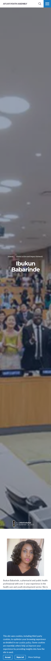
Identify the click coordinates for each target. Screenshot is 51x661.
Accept (8, 657)
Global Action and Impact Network (29, 257)
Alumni (10, 257)
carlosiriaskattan (25, 522)
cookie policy (25, 642)
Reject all (20, 657)
